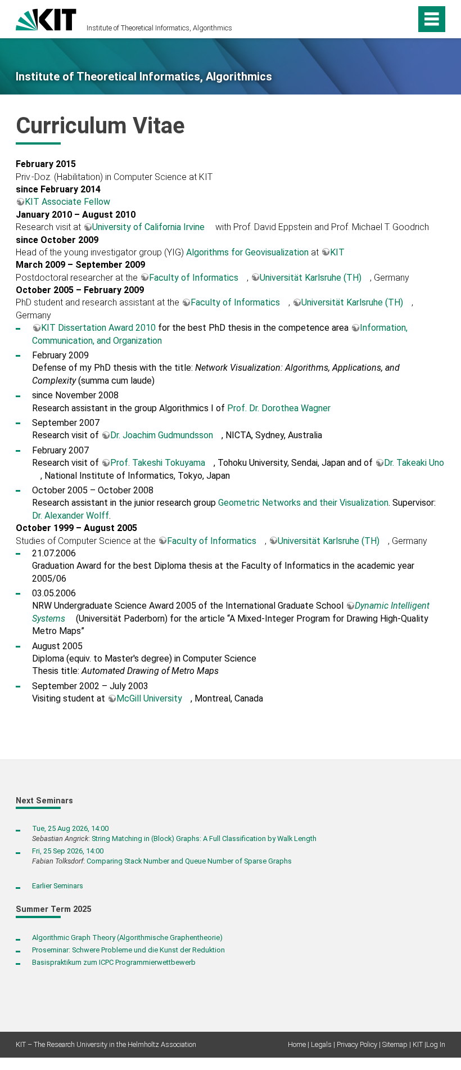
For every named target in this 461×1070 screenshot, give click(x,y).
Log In (435, 1044)
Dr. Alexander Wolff (70, 515)
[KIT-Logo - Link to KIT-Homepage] (46, 18)
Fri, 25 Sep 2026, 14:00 (67, 851)
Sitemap (395, 1044)
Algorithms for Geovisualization (247, 252)
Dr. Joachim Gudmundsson (161, 435)
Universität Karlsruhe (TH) (310, 277)
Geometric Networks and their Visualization (303, 502)
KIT (337, 252)
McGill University (149, 698)
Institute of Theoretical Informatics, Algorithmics (159, 28)
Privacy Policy (357, 1044)
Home (297, 1044)
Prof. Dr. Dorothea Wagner (279, 408)
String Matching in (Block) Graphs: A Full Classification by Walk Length (204, 838)
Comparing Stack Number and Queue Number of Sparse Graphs (189, 861)
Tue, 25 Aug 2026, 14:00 (70, 828)
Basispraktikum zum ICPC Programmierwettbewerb (114, 962)
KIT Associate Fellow (67, 201)
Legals (321, 1044)
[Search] (386, 19)
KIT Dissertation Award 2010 (98, 327)
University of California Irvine (148, 227)
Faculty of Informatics (193, 277)
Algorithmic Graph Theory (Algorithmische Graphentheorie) (127, 937)
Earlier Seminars (57, 886)
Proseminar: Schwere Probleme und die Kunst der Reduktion (128, 950)
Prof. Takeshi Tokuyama (157, 462)
